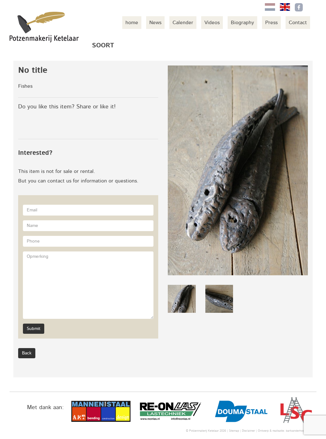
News (155, 22)
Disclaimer (248, 430)
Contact (298, 22)
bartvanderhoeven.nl (299, 430)
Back (27, 353)
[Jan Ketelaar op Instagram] (312, 7)
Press (271, 22)
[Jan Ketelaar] (44, 27)
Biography (242, 22)
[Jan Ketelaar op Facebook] (299, 7)
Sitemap (234, 430)
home (131, 22)
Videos (212, 22)
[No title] (238, 170)
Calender (183, 22)
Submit (33, 328)
